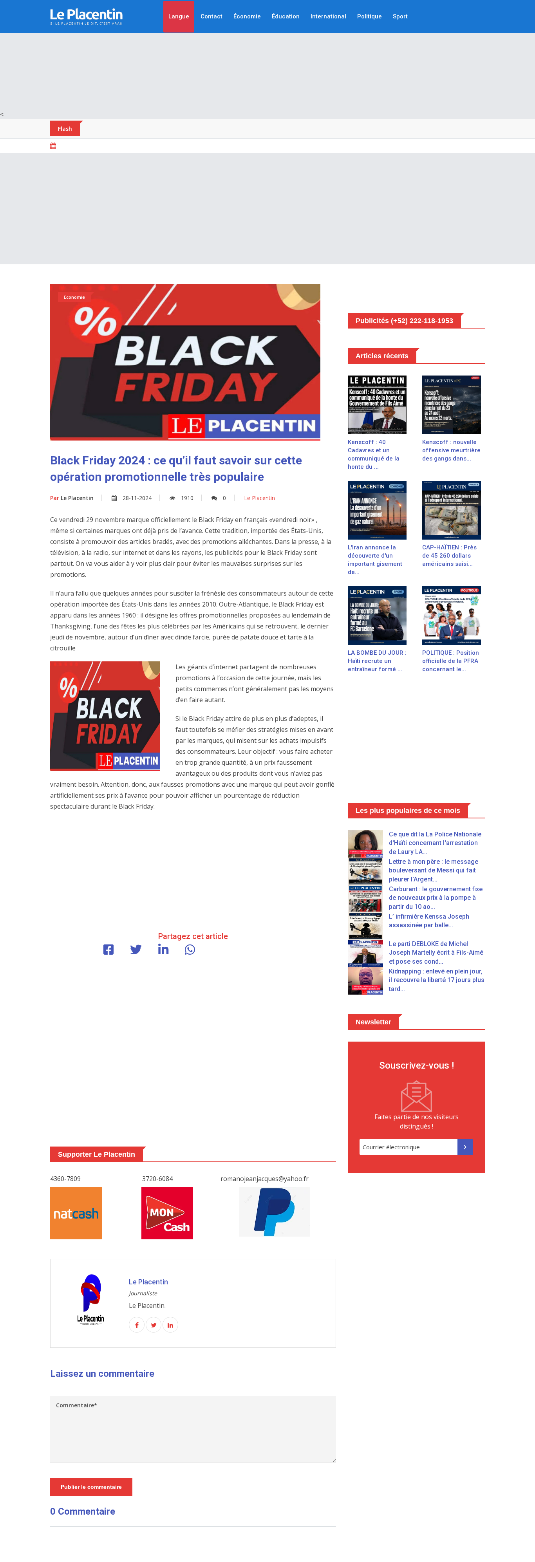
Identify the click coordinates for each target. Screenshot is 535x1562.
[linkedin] (170, 1325)
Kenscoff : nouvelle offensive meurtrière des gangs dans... (451, 450)
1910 (187, 498)
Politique (369, 16)
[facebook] (136, 1325)
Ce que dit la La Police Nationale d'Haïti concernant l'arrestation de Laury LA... (435, 843)
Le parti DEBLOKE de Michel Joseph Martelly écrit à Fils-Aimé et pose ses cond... (436, 952)
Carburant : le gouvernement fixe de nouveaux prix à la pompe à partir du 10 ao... (436, 897)
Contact (211, 16)
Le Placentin (72, 498)
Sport (400, 16)
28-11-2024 (137, 498)
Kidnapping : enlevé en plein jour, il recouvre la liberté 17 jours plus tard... (436, 980)
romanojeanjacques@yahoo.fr (265, 1178)
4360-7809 (65, 1178)
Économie (247, 16)
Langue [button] (178, 16)
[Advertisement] (267, 55)
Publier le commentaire (91, 1487)
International (328, 16)
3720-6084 (157, 1178)
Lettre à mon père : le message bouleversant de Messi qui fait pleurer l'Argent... (433, 870)
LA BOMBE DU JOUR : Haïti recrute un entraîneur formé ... (377, 661)
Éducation (286, 16)
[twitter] (153, 1325)
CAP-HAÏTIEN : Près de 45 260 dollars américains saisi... (449, 555)
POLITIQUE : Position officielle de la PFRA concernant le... (450, 661)
